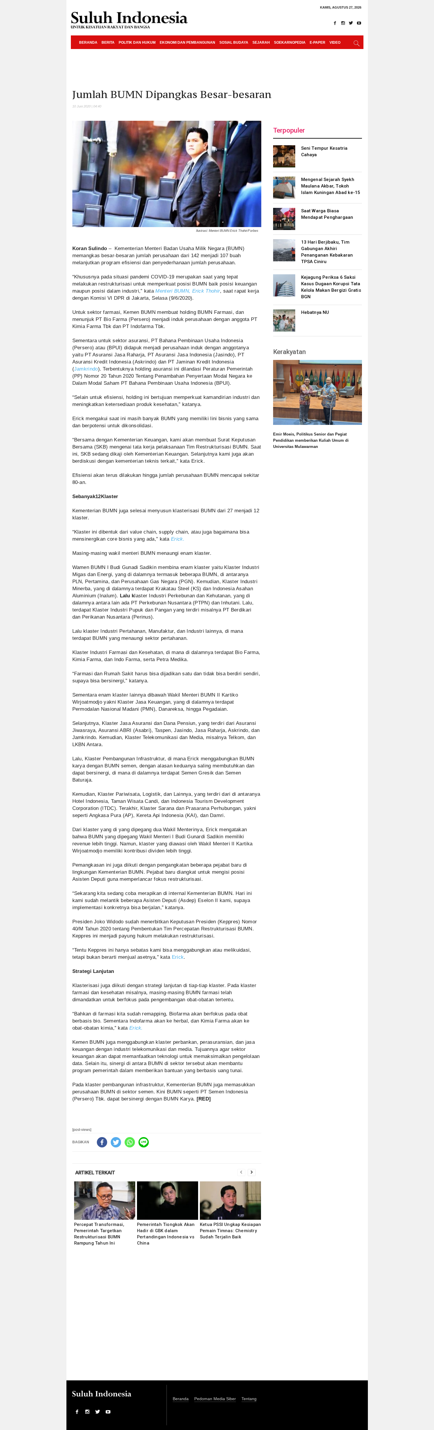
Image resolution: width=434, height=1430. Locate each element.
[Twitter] (351, 23)
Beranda (88, 42)
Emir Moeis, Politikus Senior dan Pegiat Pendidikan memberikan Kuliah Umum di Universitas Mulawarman (311, 440)
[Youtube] (359, 23)
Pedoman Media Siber (215, 1399)
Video (334, 42)
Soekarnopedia (290, 42)
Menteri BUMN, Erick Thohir (187, 291)
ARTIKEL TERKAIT (95, 1172)
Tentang (249, 1399)
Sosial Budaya (233, 42)
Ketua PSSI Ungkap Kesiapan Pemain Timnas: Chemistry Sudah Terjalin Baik (230, 1231)
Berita (108, 42)
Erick (178, 957)
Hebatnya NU (315, 312)
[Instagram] (343, 23)
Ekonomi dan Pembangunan (187, 42)
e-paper (317, 42)
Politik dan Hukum (137, 42)
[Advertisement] (166, 1317)
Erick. (178, 539)
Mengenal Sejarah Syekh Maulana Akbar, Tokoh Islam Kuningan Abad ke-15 (330, 186)
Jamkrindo (86, 369)
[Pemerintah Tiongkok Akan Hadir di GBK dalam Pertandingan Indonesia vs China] (167, 1200)
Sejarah (261, 42)
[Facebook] (335, 23)
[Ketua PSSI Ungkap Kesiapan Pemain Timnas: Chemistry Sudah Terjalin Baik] (230, 1200)
